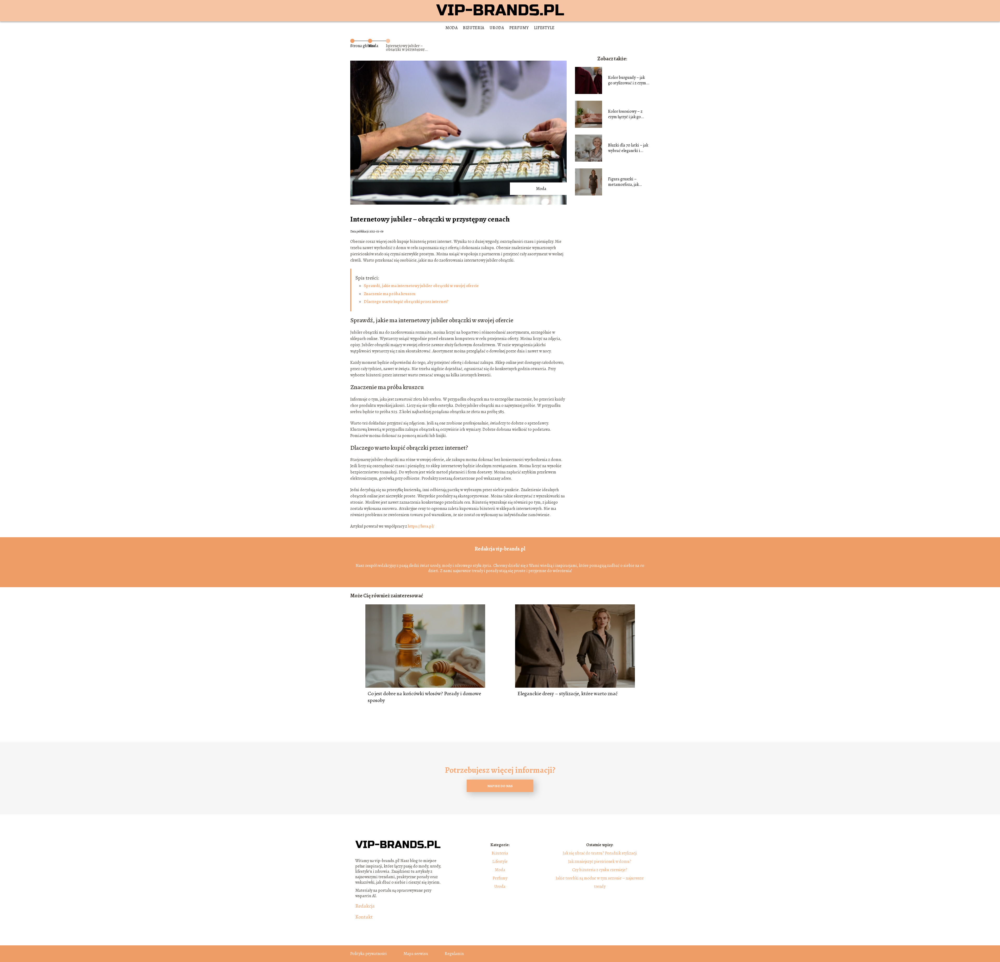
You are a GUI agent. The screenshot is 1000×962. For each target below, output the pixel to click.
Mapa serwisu (415, 954)
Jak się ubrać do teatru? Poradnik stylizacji (600, 853)
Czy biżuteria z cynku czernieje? (599, 870)
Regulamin (454, 954)
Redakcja (365, 906)
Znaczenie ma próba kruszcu (390, 294)
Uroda (497, 28)
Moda (451, 28)
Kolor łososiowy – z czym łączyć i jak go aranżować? (625, 114)
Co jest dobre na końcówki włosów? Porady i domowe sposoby (424, 697)
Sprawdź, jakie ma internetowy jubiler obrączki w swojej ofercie (421, 286)
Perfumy (519, 28)
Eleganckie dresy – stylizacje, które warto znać (567, 693)
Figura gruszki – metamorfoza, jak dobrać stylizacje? (623, 181)
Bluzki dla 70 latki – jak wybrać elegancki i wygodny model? (628, 148)
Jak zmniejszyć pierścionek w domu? (599, 861)
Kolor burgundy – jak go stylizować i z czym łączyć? (627, 80)
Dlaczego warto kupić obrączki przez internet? (406, 302)
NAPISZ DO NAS (500, 785)
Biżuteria (473, 28)
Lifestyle (544, 28)
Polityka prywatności (368, 954)
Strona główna (362, 46)
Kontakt (364, 917)
